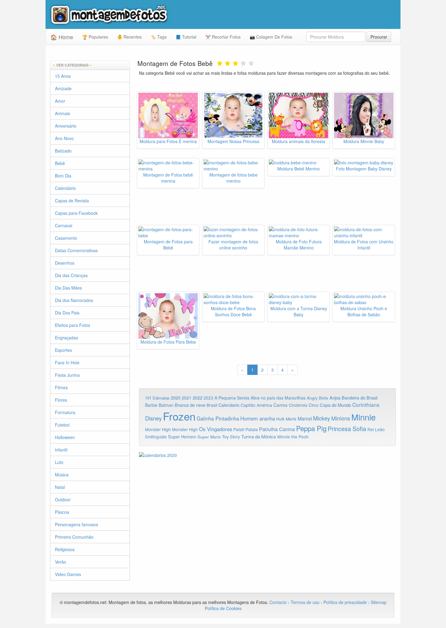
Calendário (65, 188)
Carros (280, 404)
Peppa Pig (311, 428)
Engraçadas (66, 338)
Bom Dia (63, 176)
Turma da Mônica (258, 436)
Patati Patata (245, 429)
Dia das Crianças (71, 275)
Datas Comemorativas (76, 250)
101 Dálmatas (157, 398)
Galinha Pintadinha (218, 418)
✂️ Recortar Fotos (223, 37)
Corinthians (366, 404)
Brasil (212, 405)
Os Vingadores (215, 429)
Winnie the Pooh (293, 437)
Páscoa (62, 512)
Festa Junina (67, 375)
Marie (291, 419)
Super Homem (182, 437)
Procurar (378, 37)
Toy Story (231, 437)
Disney (153, 418)
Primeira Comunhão (74, 537)
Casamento (66, 238)
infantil (61, 450)
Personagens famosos (76, 524)
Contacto (278, 602)
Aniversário (65, 126)
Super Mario (209, 437)
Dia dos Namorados (74, 300)
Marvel (305, 418)
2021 (186, 398)
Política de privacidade (345, 602)
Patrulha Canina (277, 429)
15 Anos (63, 76)
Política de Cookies (223, 608)
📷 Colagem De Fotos (271, 37)
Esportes (63, 350)
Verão (60, 562)
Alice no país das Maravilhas (278, 398)
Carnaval (63, 225)
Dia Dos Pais (67, 313)
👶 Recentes (129, 37)
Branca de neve (190, 405)
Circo (314, 405)
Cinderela (298, 405)
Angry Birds (317, 398)
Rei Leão (376, 429)
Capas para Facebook (76, 213)
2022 (197, 397)
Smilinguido (156, 437)
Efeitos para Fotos (72, 325)
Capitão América (256, 405)
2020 (176, 397)
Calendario (228, 405)
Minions (340, 418)
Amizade (63, 88)
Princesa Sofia (347, 428)
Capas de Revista (72, 200)
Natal (60, 487)
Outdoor (63, 499)
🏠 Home (61, 37)
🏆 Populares (95, 37)
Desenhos (64, 263)
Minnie (363, 417)
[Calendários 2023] (267, 455)
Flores (61, 400)
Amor (60, 101)
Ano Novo (64, 138)
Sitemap (379, 602)
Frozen (179, 416)
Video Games (68, 574)
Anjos (334, 397)
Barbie (151, 405)
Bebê (60, 163)
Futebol (62, 425)
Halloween (65, 437)
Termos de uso (305, 602)
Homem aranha (257, 418)
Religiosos (65, 549)
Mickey (321, 418)
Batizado (63, 151)
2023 (208, 398)
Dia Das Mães (68, 288)
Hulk (280, 419)
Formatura (65, 412)
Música (62, 475)
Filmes (61, 387)
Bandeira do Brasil (359, 397)
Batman (166, 405)
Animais (62, 113)
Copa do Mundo (335, 405)
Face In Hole (67, 362)
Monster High (158, 429)
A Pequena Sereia (232, 398)
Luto (59, 462)
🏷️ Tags (159, 37)
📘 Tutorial (186, 37)
